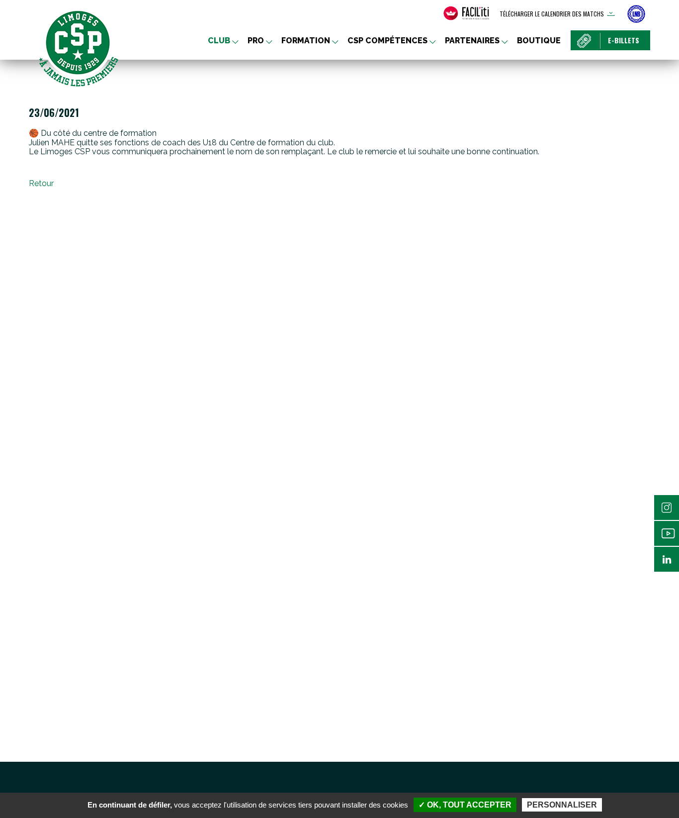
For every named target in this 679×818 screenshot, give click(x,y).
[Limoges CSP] (78, 47)
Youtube (666, 533)
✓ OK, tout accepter (465, 805)
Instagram (666, 507)
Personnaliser (562, 805)
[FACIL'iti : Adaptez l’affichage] (466, 13)
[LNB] (636, 14)
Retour (41, 183)
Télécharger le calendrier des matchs (552, 13)
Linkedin (666, 559)
